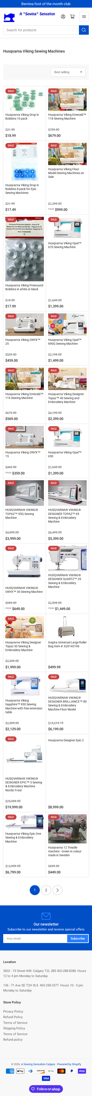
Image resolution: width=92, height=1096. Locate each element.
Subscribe (78, 938)
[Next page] (57, 890)
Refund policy (12, 1040)
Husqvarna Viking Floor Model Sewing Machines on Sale (66, 173)
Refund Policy (13, 1017)
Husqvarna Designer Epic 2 (66, 740)
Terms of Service (15, 1023)
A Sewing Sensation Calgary (38, 1064)
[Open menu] (84, 16)
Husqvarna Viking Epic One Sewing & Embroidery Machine (23, 837)
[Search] (84, 30)
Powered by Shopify (69, 1064)
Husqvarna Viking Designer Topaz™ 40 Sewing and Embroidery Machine (66, 397)
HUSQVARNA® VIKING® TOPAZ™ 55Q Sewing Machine (21, 513)
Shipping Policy (14, 1028)
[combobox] (46, 30)
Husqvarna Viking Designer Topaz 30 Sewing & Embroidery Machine (23, 646)
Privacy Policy (13, 1011)
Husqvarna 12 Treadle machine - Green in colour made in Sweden (65, 851)
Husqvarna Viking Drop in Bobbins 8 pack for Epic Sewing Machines (22, 188)
